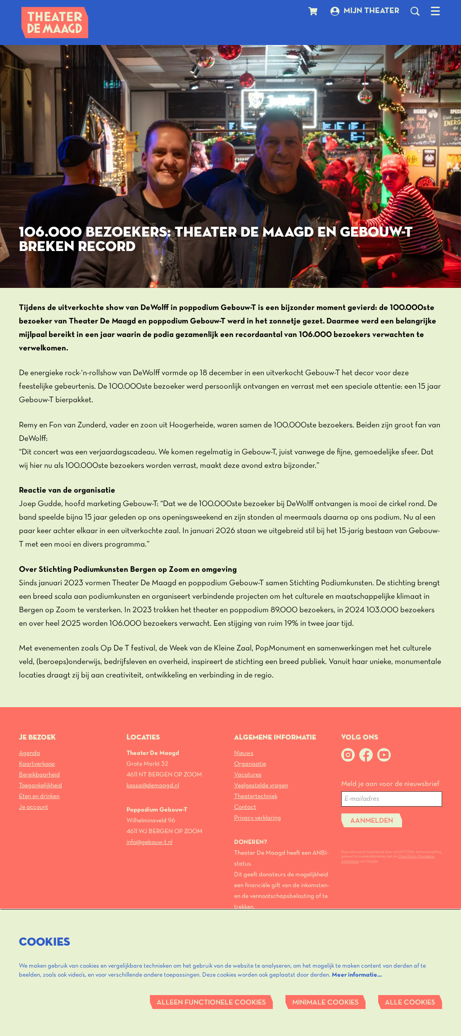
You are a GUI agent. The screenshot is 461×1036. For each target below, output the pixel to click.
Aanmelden (371, 821)
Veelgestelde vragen (261, 786)
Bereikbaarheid (39, 775)
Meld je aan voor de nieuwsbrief (390, 784)
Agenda (29, 753)
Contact (245, 807)
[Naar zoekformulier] (415, 11)
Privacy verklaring (257, 818)
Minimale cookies (325, 1003)
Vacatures (248, 775)
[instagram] (348, 755)
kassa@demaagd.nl (153, 786)
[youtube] (384, 755)
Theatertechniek (255, 796)
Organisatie (250, 764)
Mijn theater (371, 11)
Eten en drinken (39, 796)
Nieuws (243, 753)
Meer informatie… (357, 975)
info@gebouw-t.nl (149, 842)
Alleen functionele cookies (211, 1003)
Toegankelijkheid (40, 786)
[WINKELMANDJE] (314, 11)
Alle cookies (410, 1003)
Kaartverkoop (37, 764)
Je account (33, 807)
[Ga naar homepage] (55, 22)
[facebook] (366, 755)
